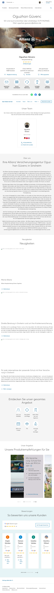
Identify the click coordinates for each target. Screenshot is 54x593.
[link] (27, 84)
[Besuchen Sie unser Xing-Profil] (39, 95)
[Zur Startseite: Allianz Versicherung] (3, 2)
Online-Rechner (6, 590)
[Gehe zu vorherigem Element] (17, 572)
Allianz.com (14, 590)
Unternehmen (42, 588)
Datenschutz (12, 588)
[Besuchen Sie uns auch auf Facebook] (36, 95)
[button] (27, 48)
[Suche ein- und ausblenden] (51, 8)
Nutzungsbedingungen (31, 588)
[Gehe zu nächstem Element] (37, 572)
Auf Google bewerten (42, 525)
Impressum (5, 588)
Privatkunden (9, 2)
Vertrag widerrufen (7, 580)
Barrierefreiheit (20, 588)
